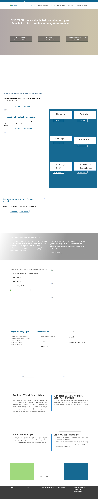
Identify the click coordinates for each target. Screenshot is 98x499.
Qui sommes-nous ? (48, 487)
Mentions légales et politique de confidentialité (79, 489)
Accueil (13, 487)
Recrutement (62, 487)
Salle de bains (20, 37)
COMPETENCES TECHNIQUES (65, 5)
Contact (29, 487)
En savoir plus (57, 120)
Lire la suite (17, 106)
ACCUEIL (33, 5)
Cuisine (49, 37)
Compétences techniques (77, 37)
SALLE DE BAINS (43, 5)
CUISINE (52, 5)
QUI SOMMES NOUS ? (81, 5)
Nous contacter (28, 106)
